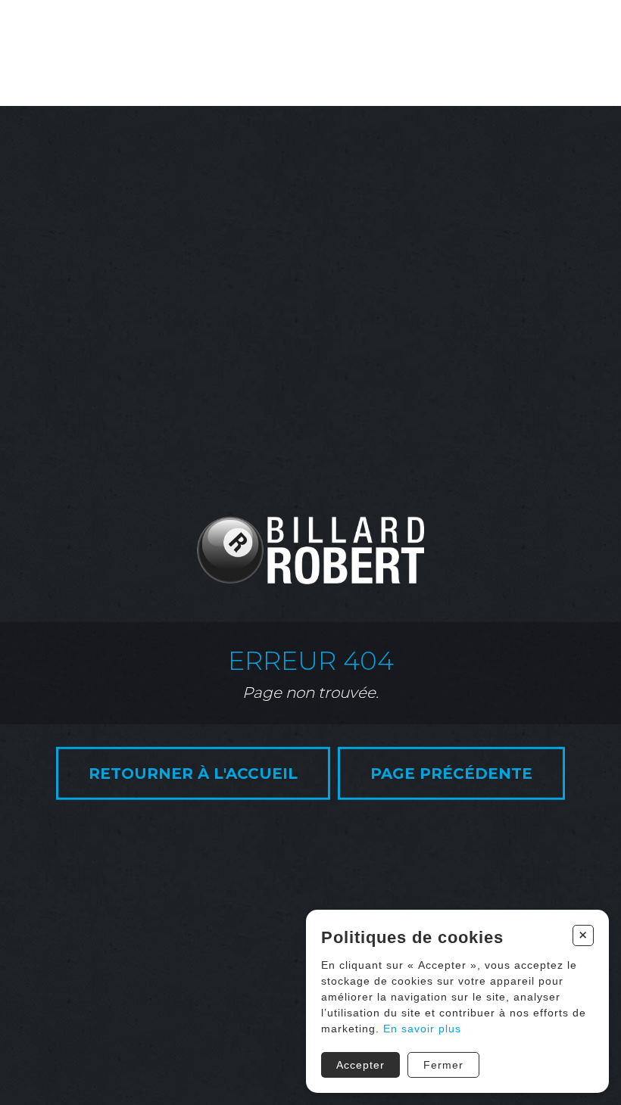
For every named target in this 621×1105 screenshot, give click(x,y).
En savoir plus (422, 1029)
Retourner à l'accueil (193, 773)
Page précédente (451, 773)
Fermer (443, 1065)
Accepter (360, 1065)
